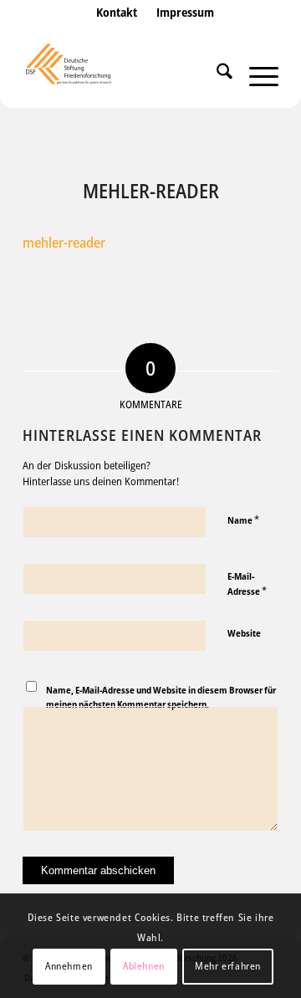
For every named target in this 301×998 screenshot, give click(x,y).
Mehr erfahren (228, 966)
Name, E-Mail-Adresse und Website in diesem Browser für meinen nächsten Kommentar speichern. (161, 696)
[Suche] (216, 74)
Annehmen (69, 966)
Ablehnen (144, 966)
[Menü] (255, 74)
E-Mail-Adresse (247, 584)
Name (243, 519)
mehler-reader (64, 242)
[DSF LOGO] (125, 74)
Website (244, 633)
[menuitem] (116, 29)
